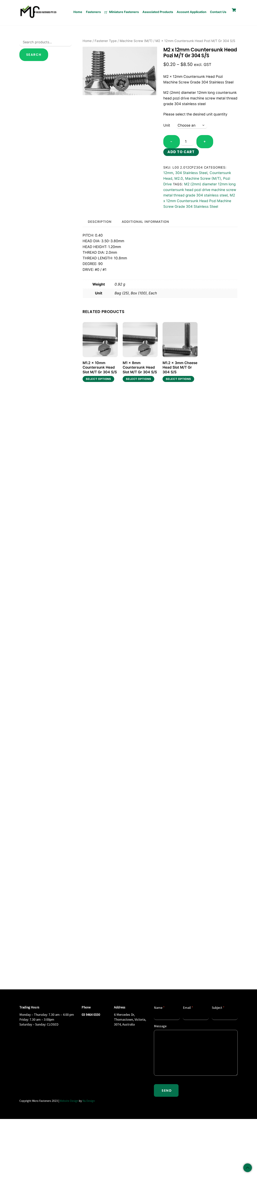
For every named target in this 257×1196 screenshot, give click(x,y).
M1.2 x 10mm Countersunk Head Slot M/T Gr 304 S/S (100, 367)
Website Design (69, 1101)
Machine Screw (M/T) (136, 41)
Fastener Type (106, 41)
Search (33, 54)
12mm (168, 173)
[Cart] (234, 10)
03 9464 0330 (91, 1014)
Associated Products (157, 12)
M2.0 (178, 178)
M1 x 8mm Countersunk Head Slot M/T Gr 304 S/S (140, 367)
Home (77, 12)
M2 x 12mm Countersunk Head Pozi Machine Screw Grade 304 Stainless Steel (199, 201)
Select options (98, 378)
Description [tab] (100, 222)
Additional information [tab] (145, 222)
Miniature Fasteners (123, 12)
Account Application (191, 12)
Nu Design (88, 1101)
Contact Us (218, 12)
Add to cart (181, 151)
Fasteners (93, 12)
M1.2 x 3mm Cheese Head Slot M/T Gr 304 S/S (180, 367)
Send (167, 1090)
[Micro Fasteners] (38, 17)
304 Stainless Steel (191, 173)
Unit (166, 125)
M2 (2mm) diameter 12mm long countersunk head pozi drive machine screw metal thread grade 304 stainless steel (199, 190)
